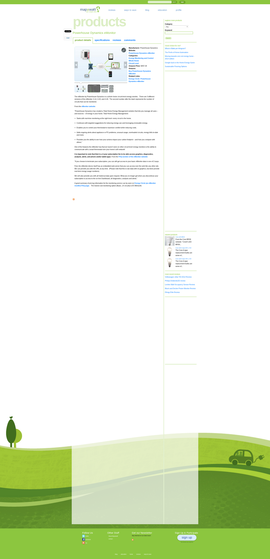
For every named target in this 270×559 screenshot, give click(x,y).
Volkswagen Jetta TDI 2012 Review (178, 277)
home (131, 554)
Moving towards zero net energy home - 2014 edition (179, 57)
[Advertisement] (117, 217)
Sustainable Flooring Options (176, 66)
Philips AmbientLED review (175, 281)
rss (86, 543)
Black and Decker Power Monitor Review (180, 288)
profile (179, 10)
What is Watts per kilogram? (175, 48)
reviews (111, 10)
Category (168, 24)
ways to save (130, 10)
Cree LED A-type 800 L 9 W (183, 248)
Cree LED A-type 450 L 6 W (183, 259)
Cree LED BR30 (180, 237)
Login (182, 2)
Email (68, 37)
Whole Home (134, 61)
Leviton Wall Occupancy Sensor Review (180, 284)
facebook (88, 539)
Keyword (168, 30)
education (162, 10)
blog (147, 10)
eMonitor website (88, 106)
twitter (87, 536)
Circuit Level (134, 63)
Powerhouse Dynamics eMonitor (142, 53)
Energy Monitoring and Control (141, 58)
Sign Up (187, 537)
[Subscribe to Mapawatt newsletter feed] (133, 539)
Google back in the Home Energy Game (180, 63)
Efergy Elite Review (172, 292)
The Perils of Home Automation (176, 52)
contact (111, 539)
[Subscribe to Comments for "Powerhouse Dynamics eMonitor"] (73, 199)
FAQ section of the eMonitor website (133, 157)
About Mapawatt (113, 536)
